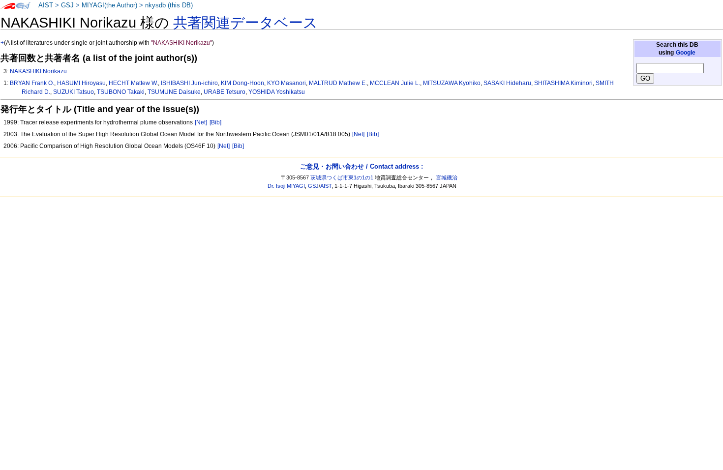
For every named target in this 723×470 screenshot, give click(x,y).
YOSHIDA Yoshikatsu (276, 91)
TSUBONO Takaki (121, 91)
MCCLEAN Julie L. (395, 83)
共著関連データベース (245, 22)
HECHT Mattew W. (133, 83)
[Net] (201, 122)
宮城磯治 (446, 177)
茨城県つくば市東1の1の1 (341, 177)
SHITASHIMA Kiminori (563, 83)
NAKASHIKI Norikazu (38, 71)
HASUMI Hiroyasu (81, 83)
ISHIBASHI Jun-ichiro (189, 83)
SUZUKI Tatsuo (73, 91)
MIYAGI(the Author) (109, 5)
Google (685, 52)
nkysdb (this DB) (169, 5)
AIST (45, 5)
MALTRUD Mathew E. (338, 83)
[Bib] (215, 122)
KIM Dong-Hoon (242, 83)
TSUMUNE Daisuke (174, 91)
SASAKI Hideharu (507, 83)
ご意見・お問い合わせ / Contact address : (361, 166)
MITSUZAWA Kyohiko (452, 83)
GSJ (67, 5)
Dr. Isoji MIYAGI (286, 186)
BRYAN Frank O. (32, 83)
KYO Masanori (286, 83)
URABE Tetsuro (224, 91)
